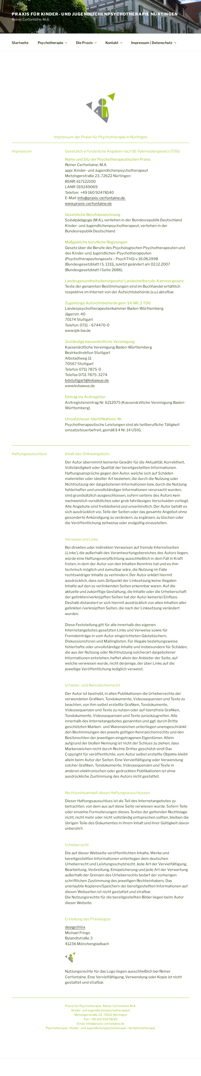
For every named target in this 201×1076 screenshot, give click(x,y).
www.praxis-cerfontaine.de (88, 203)
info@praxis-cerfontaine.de (101, 198)
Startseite (20, 43)
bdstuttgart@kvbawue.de (87, 380)
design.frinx (75, 927)
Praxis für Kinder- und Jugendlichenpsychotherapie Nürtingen (95, 14)
